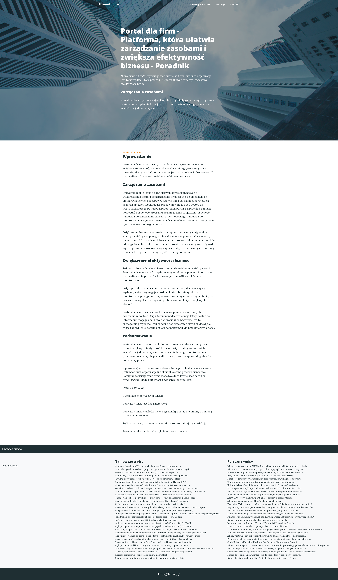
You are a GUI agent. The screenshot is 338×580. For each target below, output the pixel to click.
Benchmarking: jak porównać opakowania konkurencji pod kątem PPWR (151, 482)
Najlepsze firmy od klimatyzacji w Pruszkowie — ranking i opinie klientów (151, 545)
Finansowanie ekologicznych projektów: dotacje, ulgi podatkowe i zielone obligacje (156, 497)
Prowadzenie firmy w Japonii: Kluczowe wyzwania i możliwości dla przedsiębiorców (269, 539)
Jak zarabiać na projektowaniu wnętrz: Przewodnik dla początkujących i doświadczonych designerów (278, 545)
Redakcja (220, 5)
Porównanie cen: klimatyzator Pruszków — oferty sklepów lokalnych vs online (154, 542)
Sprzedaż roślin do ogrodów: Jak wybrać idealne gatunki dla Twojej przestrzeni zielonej (271, 551)
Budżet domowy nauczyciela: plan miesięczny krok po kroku (257, 520)
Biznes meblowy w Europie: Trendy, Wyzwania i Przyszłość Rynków (261, 523)
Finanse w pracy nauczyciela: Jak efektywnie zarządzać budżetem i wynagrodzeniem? (270, 516)
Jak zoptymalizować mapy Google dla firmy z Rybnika (254, 501)
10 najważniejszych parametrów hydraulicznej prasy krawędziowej (261, 482)
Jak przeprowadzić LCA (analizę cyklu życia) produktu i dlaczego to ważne (152, 501)
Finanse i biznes (108, 4)
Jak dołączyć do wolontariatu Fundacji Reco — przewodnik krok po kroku (151, 475)
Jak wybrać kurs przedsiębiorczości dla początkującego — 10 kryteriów (263, 510)
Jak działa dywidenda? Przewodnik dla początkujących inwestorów (148, 466)
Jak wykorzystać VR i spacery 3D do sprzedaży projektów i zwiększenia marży (266, 548)
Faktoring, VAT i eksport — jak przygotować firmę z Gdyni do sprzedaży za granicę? (269, 504)
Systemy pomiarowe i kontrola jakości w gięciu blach (141, 554)
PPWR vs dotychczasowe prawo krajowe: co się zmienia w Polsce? (148, 478)
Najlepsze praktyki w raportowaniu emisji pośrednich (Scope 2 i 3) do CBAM (153, 523)
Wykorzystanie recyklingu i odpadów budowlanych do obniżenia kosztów (264, 488)
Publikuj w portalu (200, 5)
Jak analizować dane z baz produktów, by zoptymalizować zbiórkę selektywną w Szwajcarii (160, 532)
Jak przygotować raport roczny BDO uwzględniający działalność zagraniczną (266, 535)
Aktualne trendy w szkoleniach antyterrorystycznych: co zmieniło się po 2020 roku (156, 488)
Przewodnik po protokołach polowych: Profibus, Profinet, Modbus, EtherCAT (266, 472)
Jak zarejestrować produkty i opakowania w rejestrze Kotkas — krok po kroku (154, 539)
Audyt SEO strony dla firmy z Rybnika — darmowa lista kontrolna (259, 497)
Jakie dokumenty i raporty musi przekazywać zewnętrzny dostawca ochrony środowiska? (160, 491)
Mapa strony (10, 465)
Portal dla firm (132, 152)
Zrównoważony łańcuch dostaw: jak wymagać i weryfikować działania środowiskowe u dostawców (164, 548)
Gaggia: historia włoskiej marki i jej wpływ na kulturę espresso (146, 520)
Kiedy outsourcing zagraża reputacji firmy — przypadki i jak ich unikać (150, 504)
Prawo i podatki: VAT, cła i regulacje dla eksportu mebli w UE (257, 526)
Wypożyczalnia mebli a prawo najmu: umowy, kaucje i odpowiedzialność (263, 494)
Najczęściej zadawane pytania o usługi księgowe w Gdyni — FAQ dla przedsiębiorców (270, 507)
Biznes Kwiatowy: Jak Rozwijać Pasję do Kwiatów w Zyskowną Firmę (261, 558)
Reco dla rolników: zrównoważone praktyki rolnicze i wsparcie (146, 472)
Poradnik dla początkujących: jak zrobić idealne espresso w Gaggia (148, 516)
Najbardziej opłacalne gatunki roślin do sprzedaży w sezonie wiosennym (264, 554)
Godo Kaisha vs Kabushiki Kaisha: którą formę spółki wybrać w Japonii (262, 542)
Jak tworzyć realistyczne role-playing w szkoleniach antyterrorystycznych (152, 485)
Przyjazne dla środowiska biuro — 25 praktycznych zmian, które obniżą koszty (154, 510)
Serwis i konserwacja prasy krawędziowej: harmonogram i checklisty (149, 558)
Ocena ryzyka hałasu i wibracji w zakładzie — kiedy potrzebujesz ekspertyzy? (153, 551)
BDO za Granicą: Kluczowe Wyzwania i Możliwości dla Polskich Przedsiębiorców (267, 532)
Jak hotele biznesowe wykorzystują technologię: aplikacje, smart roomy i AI (265, 469)
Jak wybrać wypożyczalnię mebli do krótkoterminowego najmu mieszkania (264, 491)
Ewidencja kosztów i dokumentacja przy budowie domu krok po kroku (262, 485)
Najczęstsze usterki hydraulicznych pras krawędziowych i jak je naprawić (264, 478)
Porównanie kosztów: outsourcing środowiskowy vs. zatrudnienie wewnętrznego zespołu (160, 507)
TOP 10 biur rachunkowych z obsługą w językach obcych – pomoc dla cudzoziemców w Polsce (274, 529)
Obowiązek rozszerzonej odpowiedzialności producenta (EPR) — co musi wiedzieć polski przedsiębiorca (167, 513)
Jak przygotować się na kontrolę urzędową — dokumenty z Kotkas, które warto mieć (157, 535)
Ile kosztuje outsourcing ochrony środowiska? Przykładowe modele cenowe (153, 494)
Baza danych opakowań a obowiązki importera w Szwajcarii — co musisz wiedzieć (156, 529)
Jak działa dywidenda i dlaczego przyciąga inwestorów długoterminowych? (153, 469)
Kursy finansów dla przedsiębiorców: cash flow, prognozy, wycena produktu (265, 513)
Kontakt (235, 5)
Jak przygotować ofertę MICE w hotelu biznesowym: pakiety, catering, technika (267, 466)
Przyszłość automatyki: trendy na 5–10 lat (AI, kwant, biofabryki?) (260, 475)
